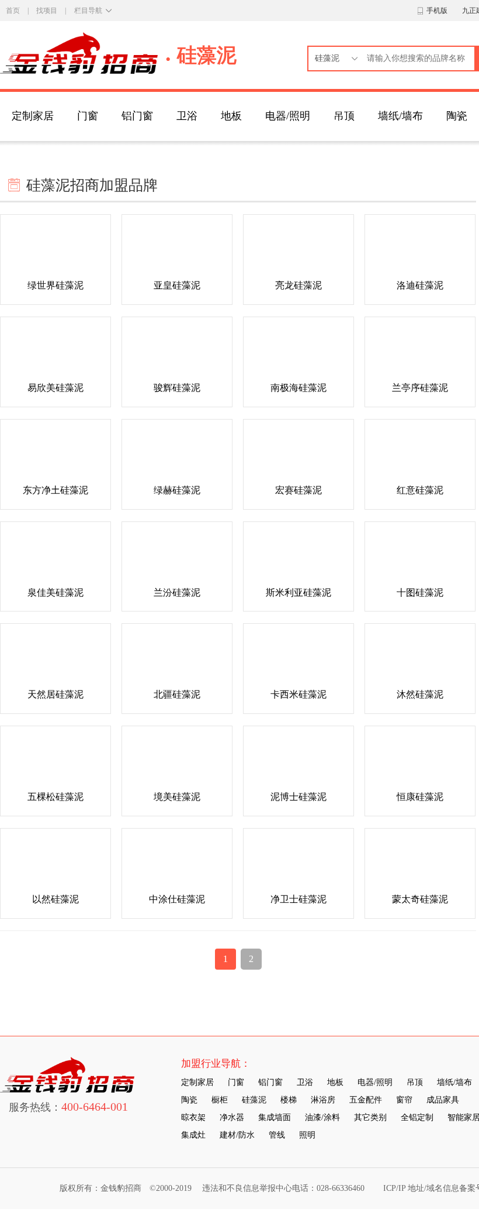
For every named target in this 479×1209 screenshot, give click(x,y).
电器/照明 (287, 116)
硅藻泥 (254, 1099)
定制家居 (33, 116)
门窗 (87, 116)
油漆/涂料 (322, 1117)
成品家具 (442, 1099)
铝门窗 (137, 116)
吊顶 (344, 116)
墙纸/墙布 (400, 116)
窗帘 (404, 1099)
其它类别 (370, 1117)
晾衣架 (193, 1117)
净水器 (232, 1117)
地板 (231, 116)
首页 (13, 10)
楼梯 (288, 1099)
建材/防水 (237, 1135)
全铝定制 (417, 1117)
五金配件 (365, 1099)
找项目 (46, 10)
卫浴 (186, 116)
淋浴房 (323, 1099)
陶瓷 (456, 116)
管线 (277, 1135)
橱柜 (219, 1099)
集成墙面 (274, 1117)
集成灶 (193, 1135)
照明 (307, 1135)
